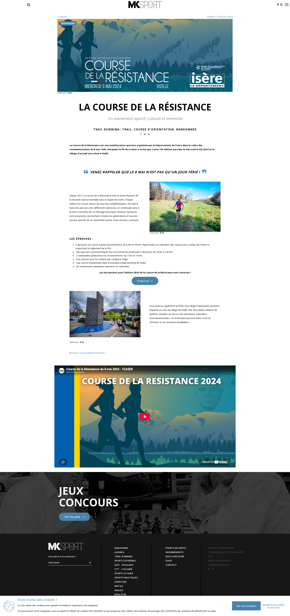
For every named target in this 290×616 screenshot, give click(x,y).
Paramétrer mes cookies (273, 604)
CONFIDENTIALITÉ (218, 564)
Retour (63, 16)
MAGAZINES (121, 547)
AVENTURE (120, 581)
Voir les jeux (72, 516)
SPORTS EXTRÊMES (125, 560)
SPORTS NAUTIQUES (126, 577)
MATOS (118, 585)
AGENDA (119, 552)
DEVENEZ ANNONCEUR (221, 547)
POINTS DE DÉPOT (176, 547)
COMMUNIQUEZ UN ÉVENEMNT (226, 552)
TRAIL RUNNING (123, 556)
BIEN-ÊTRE (120, 594)
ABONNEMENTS (174, 552)
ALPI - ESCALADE (123, 564)
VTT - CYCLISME (123, 569)
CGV (210, 556)
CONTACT (171, 564)
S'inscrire (143, 280)
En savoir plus (273, 607)
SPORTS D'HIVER (123, 573)
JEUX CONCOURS (175, 556)
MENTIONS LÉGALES (219, 560)
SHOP (169, 560)
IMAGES (118, 590)
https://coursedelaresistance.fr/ (88, 352)
